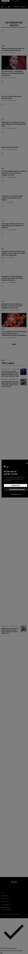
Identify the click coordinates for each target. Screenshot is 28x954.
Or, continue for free (16, 494)
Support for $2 (15, 485)
